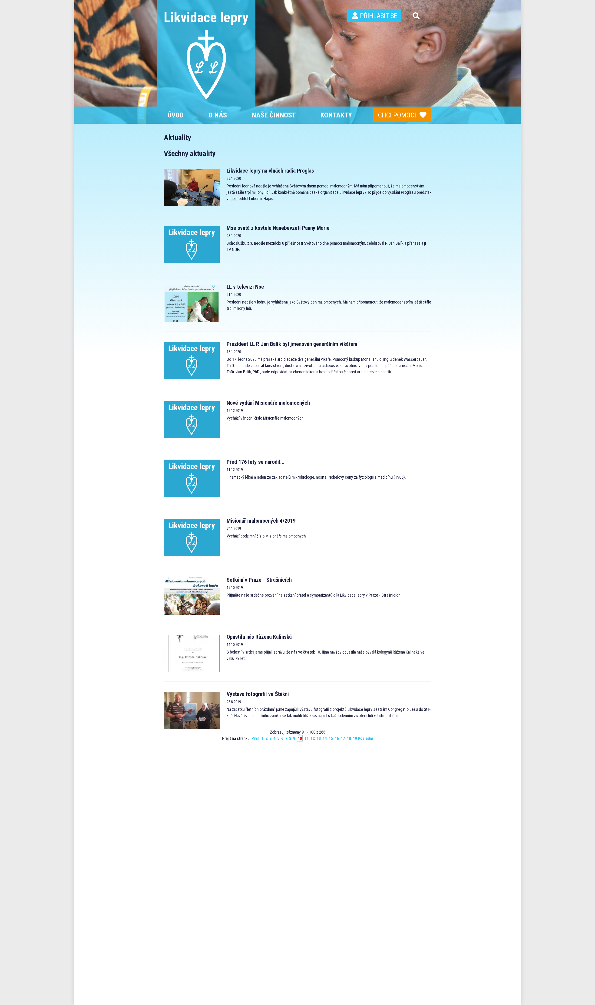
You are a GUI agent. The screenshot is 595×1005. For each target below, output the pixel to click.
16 (337, 738)
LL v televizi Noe (245, 287)
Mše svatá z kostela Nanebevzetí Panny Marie (278, 228)
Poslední (365, 738)
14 (325, 738)
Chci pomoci (397, 115)
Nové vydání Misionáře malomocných (268, 403)
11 (306, 738)
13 (319, 738)
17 (343, 738)
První (256, 738)
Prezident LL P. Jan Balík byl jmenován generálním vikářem (292, 344)
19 (355, 738)
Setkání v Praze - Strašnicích (259, 580)
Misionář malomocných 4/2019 (261, 521)
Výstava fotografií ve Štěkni (258, 694)
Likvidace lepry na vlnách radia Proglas (270, 170)
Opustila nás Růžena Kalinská (259, 637)
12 (313, 738)
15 (331, 738)
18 (349, 738)
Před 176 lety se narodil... (255, 462)
